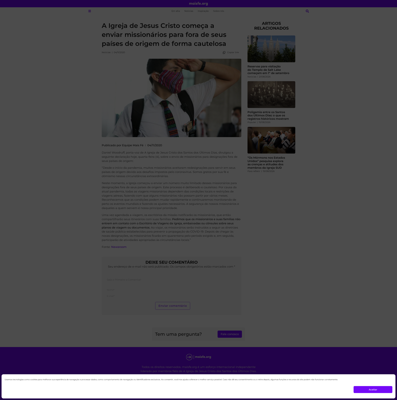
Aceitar (373, 389)
